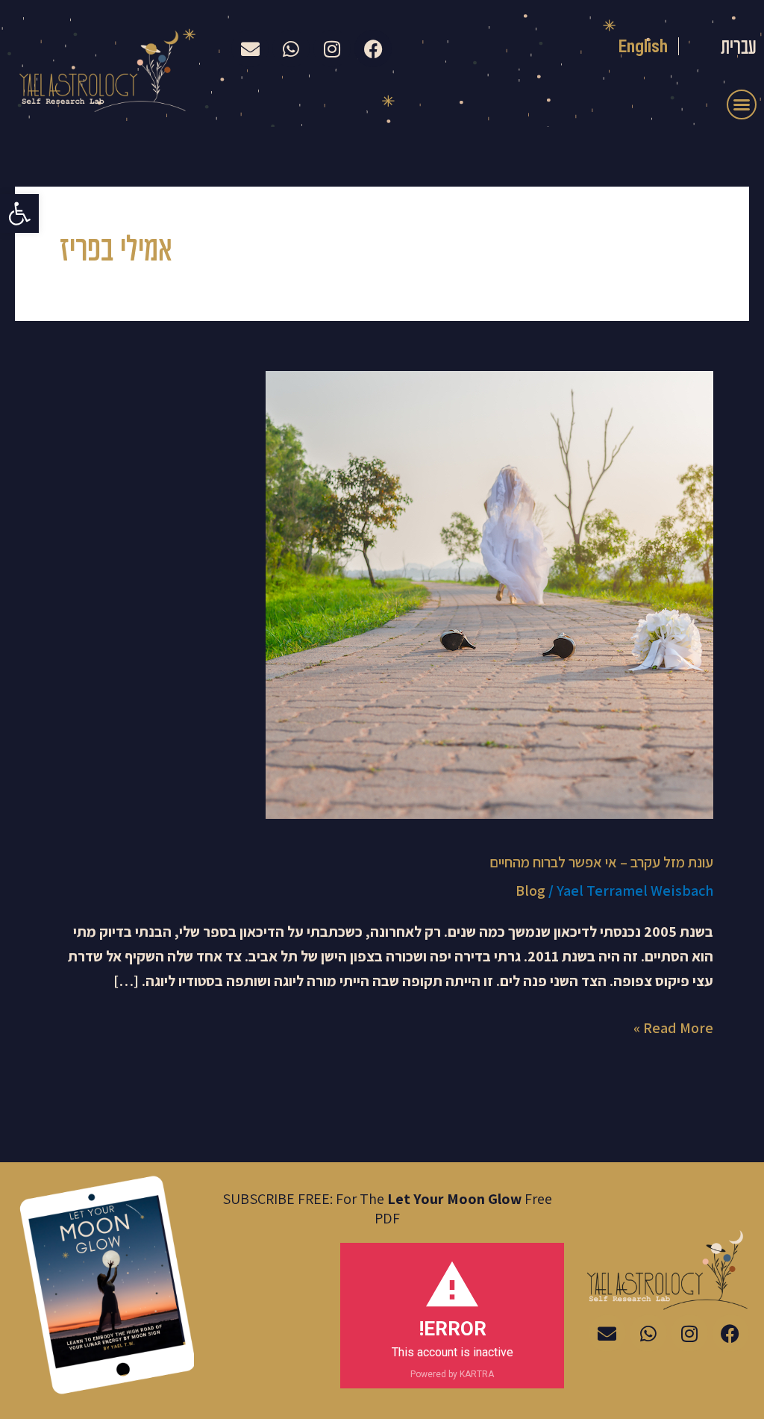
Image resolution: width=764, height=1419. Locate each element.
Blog (530, 890)
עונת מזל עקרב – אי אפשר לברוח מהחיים (601, 862)
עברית (739, 48)
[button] (19, 213)
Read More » (673, 1027)
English (643, 46)
